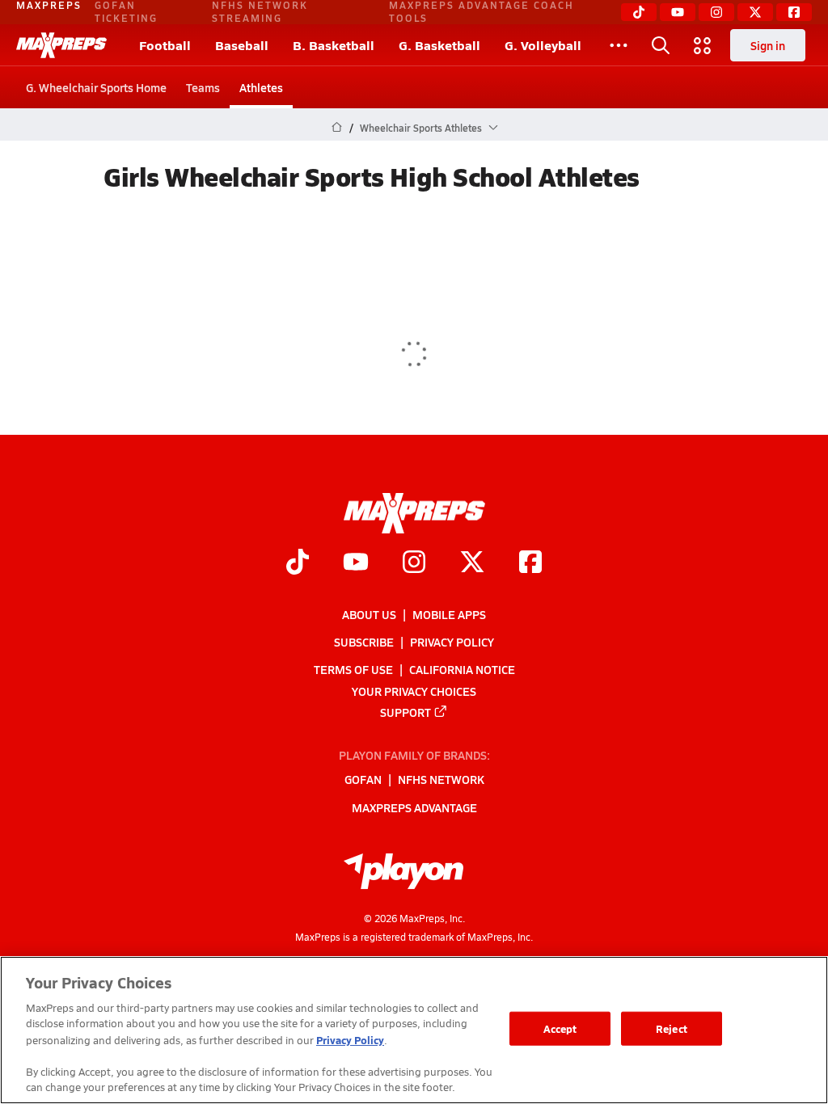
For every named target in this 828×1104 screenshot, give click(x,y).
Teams (203, 87)
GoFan (363, 779)
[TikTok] (639, 12)
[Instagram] (716, 12)
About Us (369, 614)
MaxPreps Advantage (414, 807)
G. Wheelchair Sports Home (96, 87)
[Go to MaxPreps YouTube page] (356, 563)
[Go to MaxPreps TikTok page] (297, 563)
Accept (560, 1028)
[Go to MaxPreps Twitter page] (472, 563)
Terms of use (353, 669)
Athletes (261, 87)
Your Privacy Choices (414, 690)
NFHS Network (441, 779)
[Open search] (661, 45)
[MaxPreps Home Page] (337, 128)
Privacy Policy (452, 642)
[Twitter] (755, 12)
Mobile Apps (449, 614)
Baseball (241, 45)
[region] (414, 1030)
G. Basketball (439, 45)
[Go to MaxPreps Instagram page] (414, 563)
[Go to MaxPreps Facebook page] (530, 563)
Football (165, 45)
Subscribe (364, 642)
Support (405, 711)
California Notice (462, 669)
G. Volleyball (543, 45)
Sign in (767, 45)
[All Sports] (619, 45)
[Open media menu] (703, 45)
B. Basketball (333, 45)
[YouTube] (677, 12)
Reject (671, 1028)
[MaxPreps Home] (61, 45)
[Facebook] (794, 12)
